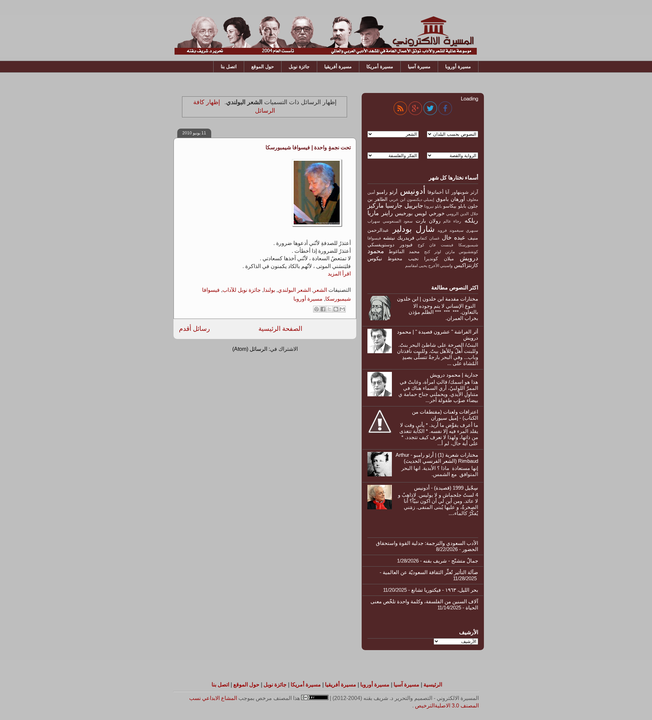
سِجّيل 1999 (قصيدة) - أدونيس (446, 488)
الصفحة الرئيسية (280, 328)
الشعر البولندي (294, 290)
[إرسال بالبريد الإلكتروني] (342, 309)
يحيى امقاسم (416, 265)
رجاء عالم (452, 221)
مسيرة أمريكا (379, 66)
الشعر (320, 290)
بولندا (269, 290)
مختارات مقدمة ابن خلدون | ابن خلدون (437, 299)
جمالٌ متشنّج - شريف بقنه (450, 561)
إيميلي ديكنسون (420, 199)
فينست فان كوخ (436, 245)
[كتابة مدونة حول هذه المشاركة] (335, 309)
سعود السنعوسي (398, 221)
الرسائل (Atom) (249, 349)
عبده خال (454, 237)
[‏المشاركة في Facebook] (323, 309)
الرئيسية (432, 684)
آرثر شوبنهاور (464, 192)
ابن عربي (397, 199)
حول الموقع (262, 66)
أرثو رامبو (387, 192)
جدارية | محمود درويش (454, 375)
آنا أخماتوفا (438, 192)
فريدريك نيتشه (398, 238)
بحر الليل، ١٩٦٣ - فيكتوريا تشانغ (444, 590)
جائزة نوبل (299, 66)
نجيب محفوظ (402, 258)
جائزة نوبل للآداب (241, 290)
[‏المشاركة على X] (329, 309)
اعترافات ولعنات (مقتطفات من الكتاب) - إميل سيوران (445, 415)
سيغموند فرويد (450, 230)
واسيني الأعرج (440, 265)
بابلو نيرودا (432, 206)
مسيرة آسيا (419, 66)
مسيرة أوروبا (458, 66)
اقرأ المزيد (339, 274)
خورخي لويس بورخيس (420, 213)
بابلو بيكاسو (454, 206)
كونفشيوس (468, 251)
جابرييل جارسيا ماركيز (395, 205)
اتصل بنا (229, 66)
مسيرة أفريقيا (338, 66)
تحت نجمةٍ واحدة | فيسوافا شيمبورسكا (308, 147)
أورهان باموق (450, 199)
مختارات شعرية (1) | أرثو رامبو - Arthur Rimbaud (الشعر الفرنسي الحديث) (437, 458)
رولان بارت (428, 221)
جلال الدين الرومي (462, 213)
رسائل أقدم (194, 328)
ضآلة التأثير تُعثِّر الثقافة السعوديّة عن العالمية (430, 572)
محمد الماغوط (404, 251)
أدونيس (412, 190)
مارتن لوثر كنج (439, 251)
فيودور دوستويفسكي (390, 244)
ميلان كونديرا (439, 258)
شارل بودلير (414, 228)
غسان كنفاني (427, 238)
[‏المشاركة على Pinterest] (316, 309)
